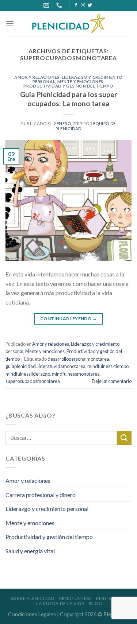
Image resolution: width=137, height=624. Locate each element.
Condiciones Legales (32, 614)
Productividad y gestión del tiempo (68, 86)
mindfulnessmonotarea (76, 374)
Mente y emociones (80, 81)
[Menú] (9, 23)
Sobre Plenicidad (33, 598)
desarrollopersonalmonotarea (78, 359)
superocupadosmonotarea (32, 381)
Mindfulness (75, 598)
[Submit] (124, 438)
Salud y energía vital (30, 550)
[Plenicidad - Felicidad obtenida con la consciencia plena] (68, 23)
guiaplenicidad (20, 366)
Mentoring (110, 598)
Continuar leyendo (68, 318)
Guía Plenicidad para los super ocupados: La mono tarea (68, 99)
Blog (95, 603)
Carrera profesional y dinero (40, 494)
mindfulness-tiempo (108, 366)
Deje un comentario (112, 381)
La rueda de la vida (60, 603)
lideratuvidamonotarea (61, 366)
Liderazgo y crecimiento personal (46, 508)
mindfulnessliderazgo (27, 374)
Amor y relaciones (37, 77)
